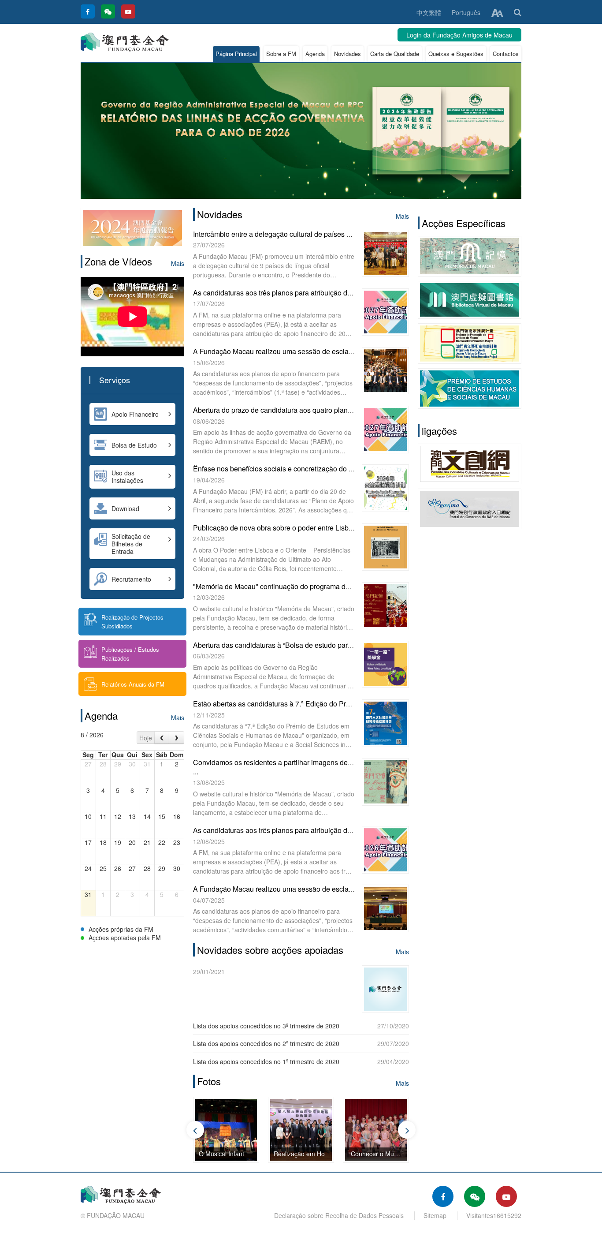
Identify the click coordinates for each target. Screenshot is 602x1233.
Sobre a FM (281, 53)
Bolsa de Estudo (134, 445)
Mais (177, 263)
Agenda (315, 53)
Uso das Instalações (127, 476)
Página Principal (236, 53)
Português (466, 12)
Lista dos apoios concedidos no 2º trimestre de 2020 (266, 1043)
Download (125, 508)
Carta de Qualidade (394, 53)
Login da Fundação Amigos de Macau (459, 34)
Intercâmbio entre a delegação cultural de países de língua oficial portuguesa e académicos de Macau (352, 234)
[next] (176, 737)
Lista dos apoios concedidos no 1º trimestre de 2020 (266, 1061)
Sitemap (435, 1215)
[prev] (162, 737)
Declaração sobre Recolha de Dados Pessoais (339, 1215)
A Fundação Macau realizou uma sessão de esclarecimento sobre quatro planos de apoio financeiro (349, 351)
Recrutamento (131, 579)
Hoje (145, 737)
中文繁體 (428, 12)
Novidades (347, 53)
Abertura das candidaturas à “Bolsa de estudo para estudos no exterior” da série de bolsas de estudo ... (353, 645)
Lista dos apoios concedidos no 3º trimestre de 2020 (266, 1025)
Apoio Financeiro (135, 414)
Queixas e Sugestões (455, 53)
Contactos (506, 53)
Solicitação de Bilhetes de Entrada (130, 544)
